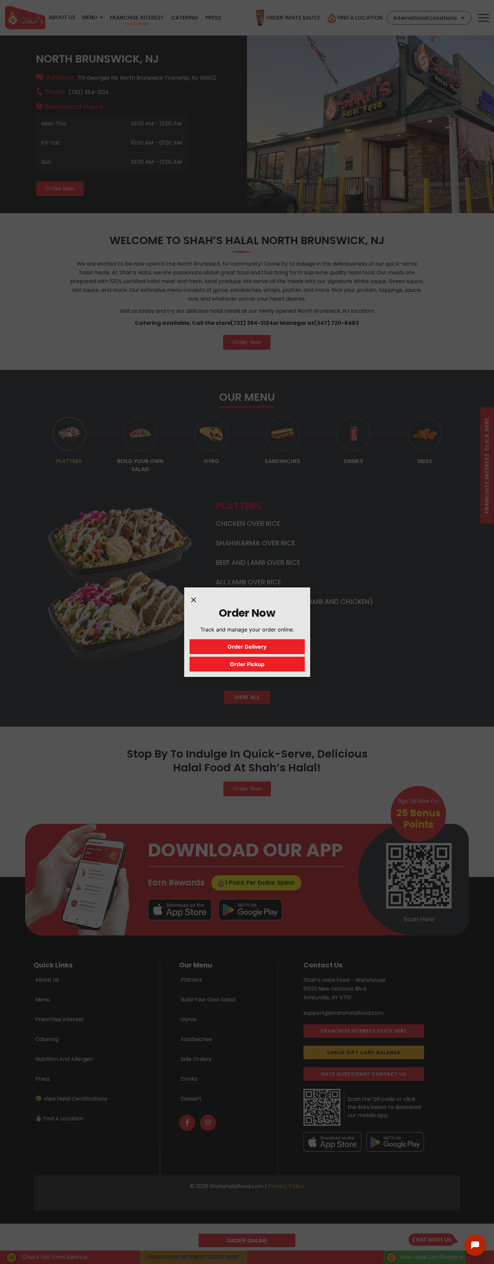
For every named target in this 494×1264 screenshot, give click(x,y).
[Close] (193, 599)
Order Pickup (247, 664)
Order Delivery (247, 646)
